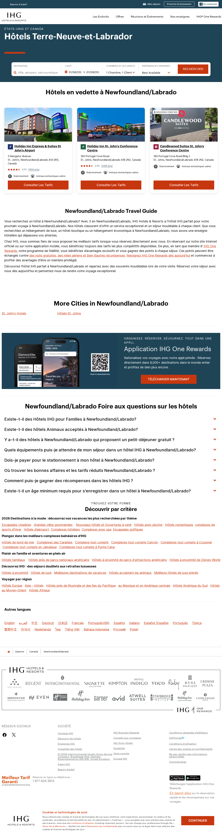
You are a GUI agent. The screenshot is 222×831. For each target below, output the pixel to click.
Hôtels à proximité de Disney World (194, 560)
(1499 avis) (107, 166)
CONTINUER (198, 820)
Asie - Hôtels (34, 585)
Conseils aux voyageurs (127, 737)
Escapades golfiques (128, 529)
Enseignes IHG (66, 743)
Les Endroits (101, 16)
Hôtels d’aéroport (36, 529)
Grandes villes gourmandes (53, 525)
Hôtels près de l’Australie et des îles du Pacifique (81, 585)
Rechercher (193, 69)
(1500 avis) (33, 169)
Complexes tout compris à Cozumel (186, 542)
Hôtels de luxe (41, 573)
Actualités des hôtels (70, 749)
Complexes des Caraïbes (54, 542)
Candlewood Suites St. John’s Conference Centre (182, 148)
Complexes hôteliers (65, 529)
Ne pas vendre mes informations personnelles (188, 755)
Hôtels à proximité (15, 573)
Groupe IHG (120, 758)
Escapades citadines (16, 525)
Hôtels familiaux (13, 560)
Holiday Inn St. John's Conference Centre (112, 148)
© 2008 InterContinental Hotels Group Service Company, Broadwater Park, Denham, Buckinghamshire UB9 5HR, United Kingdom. (85, 756)
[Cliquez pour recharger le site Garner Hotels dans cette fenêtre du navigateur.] (101, 697)
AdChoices (175, 737)
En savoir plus (180, 792)
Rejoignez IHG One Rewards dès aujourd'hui (158, 255)
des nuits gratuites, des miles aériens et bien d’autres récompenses (77, 255)
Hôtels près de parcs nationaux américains (58, 560)
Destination (20, 66)
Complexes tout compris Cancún (134, 542)
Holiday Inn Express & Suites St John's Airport (37, 148)
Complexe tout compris (92, 542)
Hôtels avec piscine (148, 525)
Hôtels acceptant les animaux (130, 573)
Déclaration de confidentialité (102, 826)
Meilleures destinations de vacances (80, 573)
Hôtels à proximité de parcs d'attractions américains (129, 560)
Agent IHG (64, 764)
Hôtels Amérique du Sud (190, 585)
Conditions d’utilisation (183, 743)
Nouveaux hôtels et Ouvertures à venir (104, 525)
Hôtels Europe (12, 585)
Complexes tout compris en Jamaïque (30, 547)
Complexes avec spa (96, 529)
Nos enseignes (180, 16)
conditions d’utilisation (82, 822)
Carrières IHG (65, 733)
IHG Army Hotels (123, 743)
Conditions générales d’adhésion (188, 732)
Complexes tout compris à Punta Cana (87, 547)
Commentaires (177, 761)
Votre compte (121, 753)
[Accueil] (8, 651)
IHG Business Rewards (126, 732)
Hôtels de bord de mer (18, 542)
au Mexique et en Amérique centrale (144, 585)
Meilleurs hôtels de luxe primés (176, 573)
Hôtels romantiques (179, 525)
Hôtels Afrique (39, 590)
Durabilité (119, 748)
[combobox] (38, 72)
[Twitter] (13, 734)
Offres (120, 16)
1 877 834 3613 (43, 781)
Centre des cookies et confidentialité (190, 749)
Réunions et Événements (147, 16)
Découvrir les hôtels (69, 738)
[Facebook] (5, 734)
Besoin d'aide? (18, 4)
